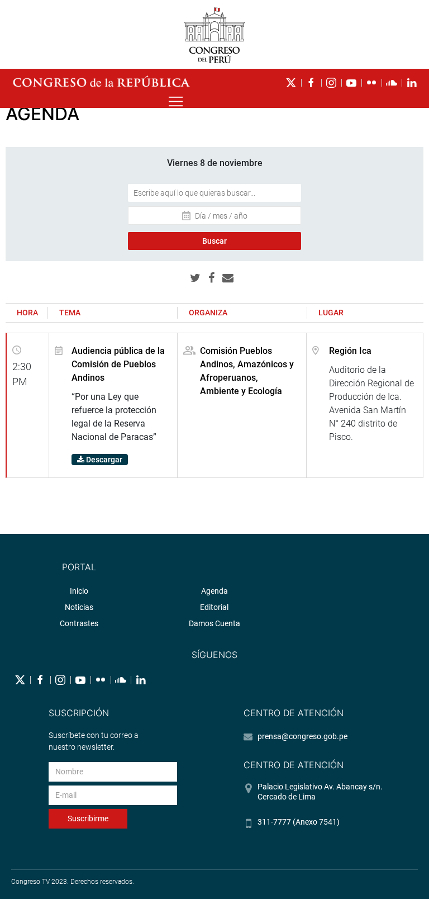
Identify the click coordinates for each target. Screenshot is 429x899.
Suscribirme (88, 818)
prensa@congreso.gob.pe (302, 736)
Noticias (79, 607)
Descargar (103, 459)
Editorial (214, 607)
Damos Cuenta (214, 623)
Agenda (214, 590)
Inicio (79, 590)
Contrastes (79, 623)
